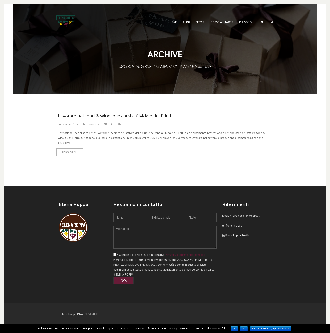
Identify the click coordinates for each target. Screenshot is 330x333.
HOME (173, 21)
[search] (272, 21)
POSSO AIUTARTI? (222, 21)
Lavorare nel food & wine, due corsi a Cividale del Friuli (114, 116)
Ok (234, 328)
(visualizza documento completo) (185, 254)
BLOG (186, 21)
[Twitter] (262, 21)
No (243, 328)
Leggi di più (69, 152)
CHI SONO (245, 21)
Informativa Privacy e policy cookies (270, 328)
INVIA (124, 280)
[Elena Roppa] (65, 20)
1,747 (110, 124)
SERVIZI (200, 21)
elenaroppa (92, 124)
